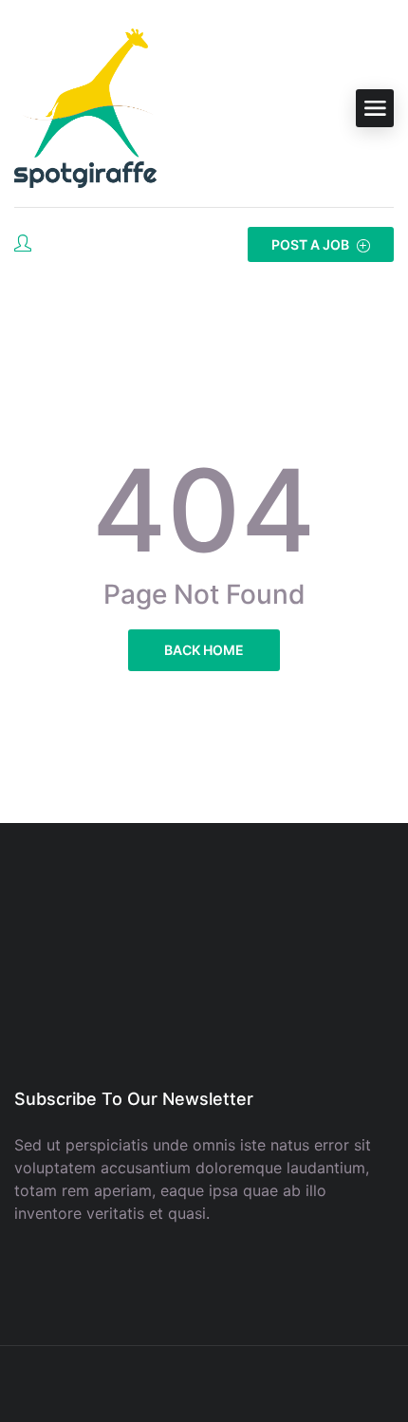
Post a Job (311, 244)
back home (204, 650)
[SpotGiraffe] (85, 108)
